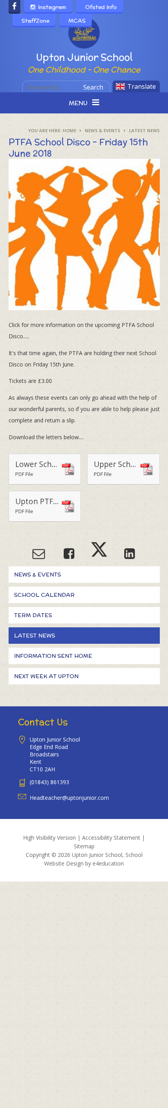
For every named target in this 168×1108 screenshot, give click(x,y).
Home (69, 130)
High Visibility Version (49, 837)
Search (93, 87)
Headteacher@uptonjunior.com (69, 797)
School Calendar (44, 595)
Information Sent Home (53, 656)
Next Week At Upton (46, 676)
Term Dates (33, 615)
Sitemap (84, 846)
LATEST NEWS (144, 130)
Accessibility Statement (111, 837)
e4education (108, 863)
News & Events (102, 130)
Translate (141, 86)
